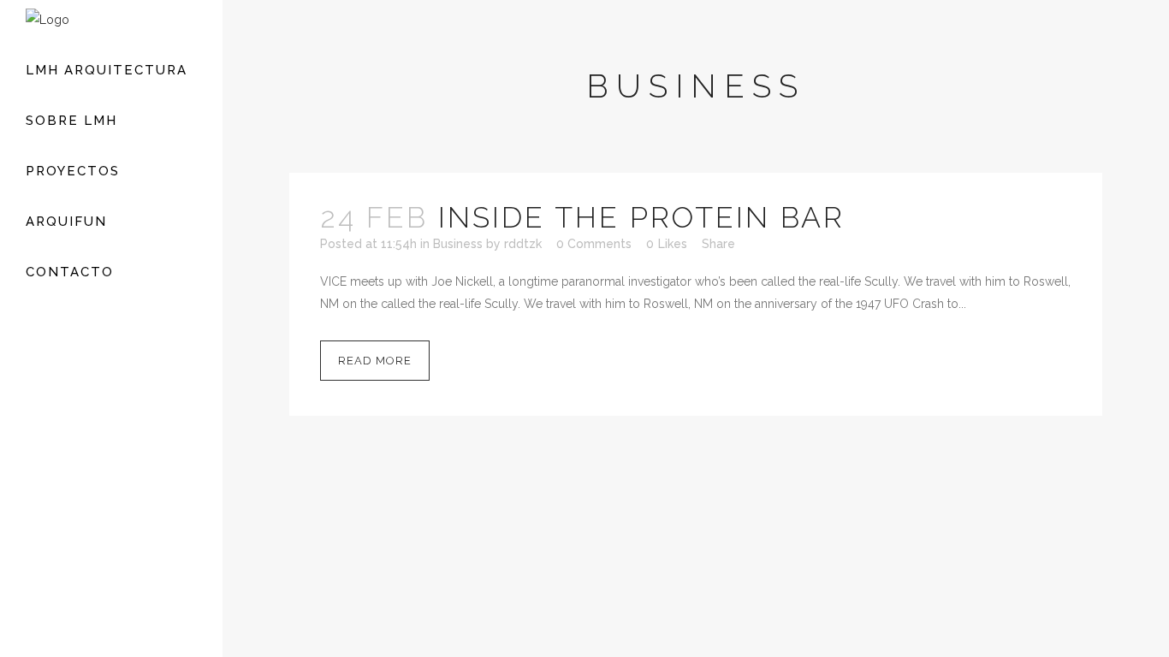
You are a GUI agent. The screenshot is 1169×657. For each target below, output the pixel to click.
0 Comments (594, 244)
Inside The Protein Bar (641, 217)
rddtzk (523, 244)
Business (458, 244)
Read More (375, 360)
